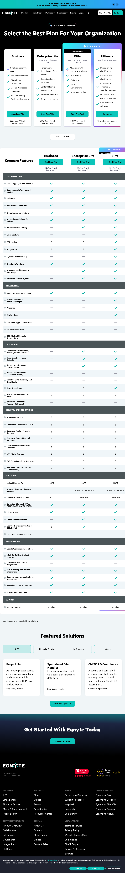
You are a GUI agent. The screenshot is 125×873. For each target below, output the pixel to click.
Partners (49, 12)
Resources (61, 12)
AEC (5, 794)
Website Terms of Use (76, 834)
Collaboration (10, 830)
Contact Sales (41, 844)
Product (24, 12)
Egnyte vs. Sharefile (106, 804)
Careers (38, 830)
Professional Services (76, 794)
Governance (9, 839)
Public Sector (10, 813)
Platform (7, 848)
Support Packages (74, 799)
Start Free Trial (105, 12)
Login (81, 13)
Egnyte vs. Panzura (105, 808)
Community (71, 813)
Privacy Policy (72, 830)
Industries (37, 12)
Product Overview (12, 825)
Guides (37, 799)
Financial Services (12, 804)
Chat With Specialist (62, 703)
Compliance (71, 839)
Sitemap (69, 853)
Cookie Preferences (75, 848)
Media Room (40, 834)
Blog (36, 794)
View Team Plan (62, 136)
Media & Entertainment (15, 808)
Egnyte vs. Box (103, 794)
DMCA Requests (73, 844)
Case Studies (40, 808)
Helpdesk (69, 804)
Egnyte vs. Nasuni (105, 813)
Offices (37, 839)
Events (37, 804)
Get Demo (117, 12)
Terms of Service (73, 825)
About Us (39, 825)
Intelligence (9, 834)
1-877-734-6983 (11, 773)
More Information (114, 868)
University (70, 808)
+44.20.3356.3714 (14, 775)
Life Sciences (9, 799)
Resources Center (43, 813)
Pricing (73, 13)
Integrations (9, 844)
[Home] (10, 14)
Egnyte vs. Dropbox (106, 799)
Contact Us (107, 114)
